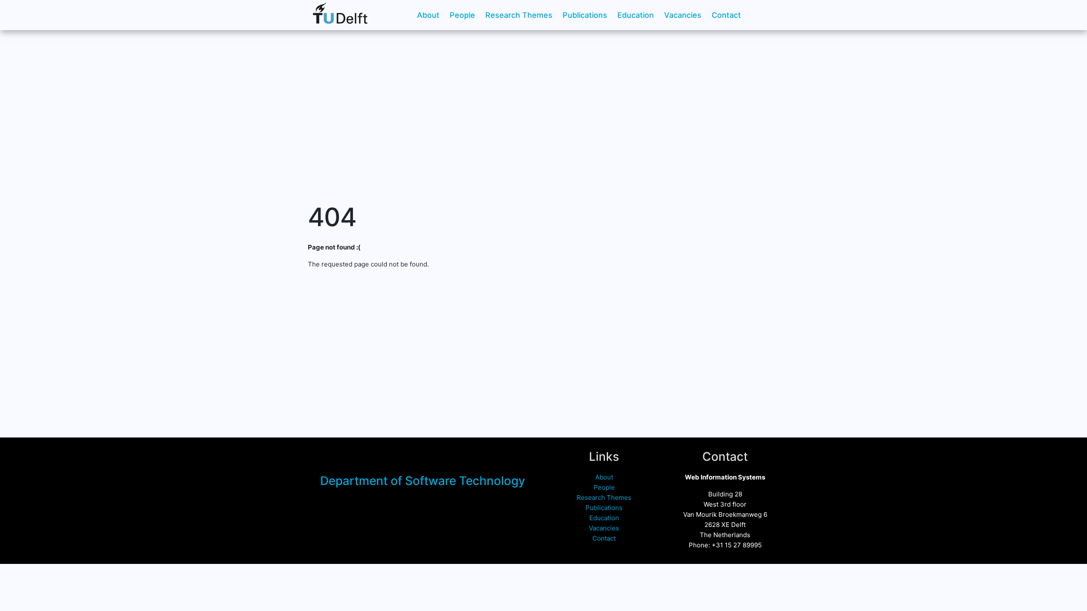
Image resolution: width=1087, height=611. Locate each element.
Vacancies (682, 15)
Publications (585, 15)
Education (635, 15)
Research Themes (518, 15)
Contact (726, 15)
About (428, 15)
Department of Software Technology (422, 481)
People (462, 15)
